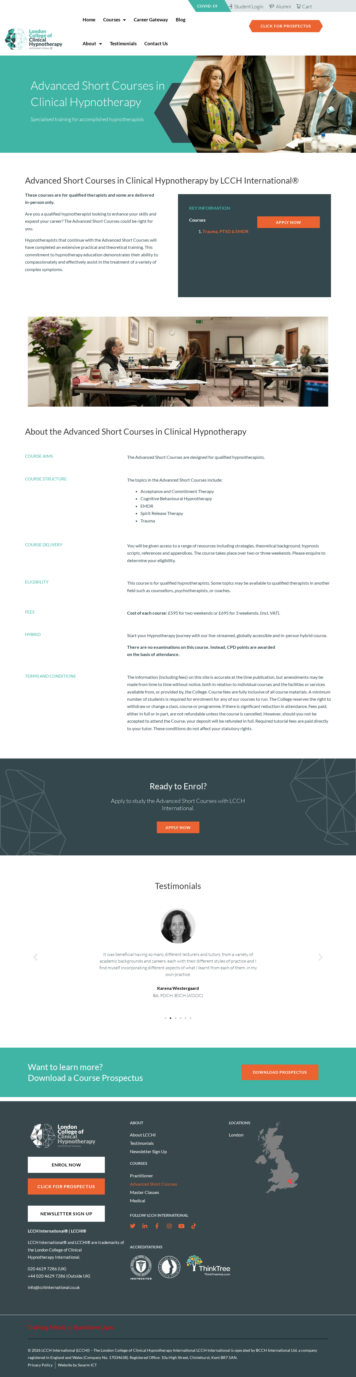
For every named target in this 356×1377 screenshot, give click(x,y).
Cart (307, 6)
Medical (137, 1200)
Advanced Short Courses (153, 1183)
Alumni (283, 6)
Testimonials (123, 43)
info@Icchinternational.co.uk (54, 1287)
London (236, 1134)
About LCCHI (143, 1134)
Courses (111, 19)
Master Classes (144, 1192)
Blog (181, 19)
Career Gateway (151, 19)
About (89, 43)
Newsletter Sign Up (148, 1151)
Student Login (248, 6)
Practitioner (141, 1175)
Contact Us (156, 43)
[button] (35, 957)
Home (89, 19)
